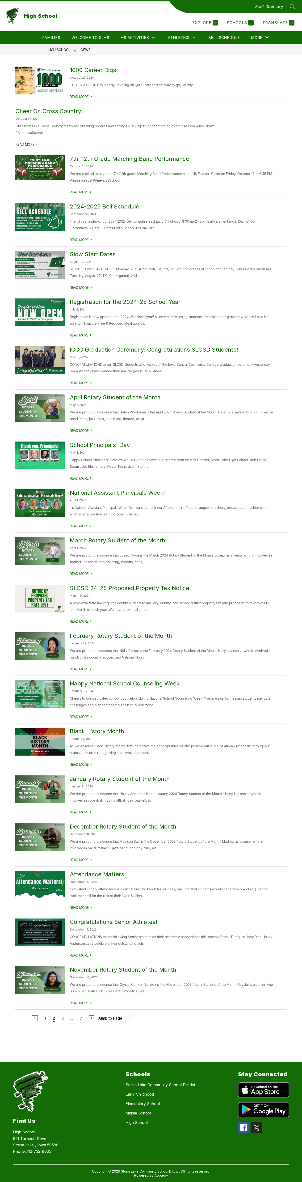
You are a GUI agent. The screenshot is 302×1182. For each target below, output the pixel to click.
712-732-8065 (38, 1151)
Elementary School (143, 1103)
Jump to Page (110, 1018)
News (86, 50)
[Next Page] (91, 1018)
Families (51, 37)
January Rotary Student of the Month (120, 778)
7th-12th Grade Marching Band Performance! (130, 158)
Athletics (178, 37)
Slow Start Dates (93, 254)
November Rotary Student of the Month (123, 969)
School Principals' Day (100, 445)
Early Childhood (140, 1094)
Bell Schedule (224, 37)
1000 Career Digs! (94, 70)
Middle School (138, 1113)
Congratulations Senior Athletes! (113, 921)
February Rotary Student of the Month (121, 635)
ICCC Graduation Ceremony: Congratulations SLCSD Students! (154, 349)
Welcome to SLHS (90, 37)
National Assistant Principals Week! (117, 492)
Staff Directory (269, 6)
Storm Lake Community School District (160, 1084)
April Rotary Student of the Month (115, 397)
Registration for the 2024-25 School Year (125, 301)
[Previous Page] (35, 1018)
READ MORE (81, 97)
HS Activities (135, 37)
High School (59, 50)
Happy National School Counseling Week (125, 683)
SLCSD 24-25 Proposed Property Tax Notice (129, 588)
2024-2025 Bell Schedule (104, 206)
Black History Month (97, 731)
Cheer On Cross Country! (49, 111)
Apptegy (161, 1175)
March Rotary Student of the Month (117, 540)
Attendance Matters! (98, 874)
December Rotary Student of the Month (123, 826)
